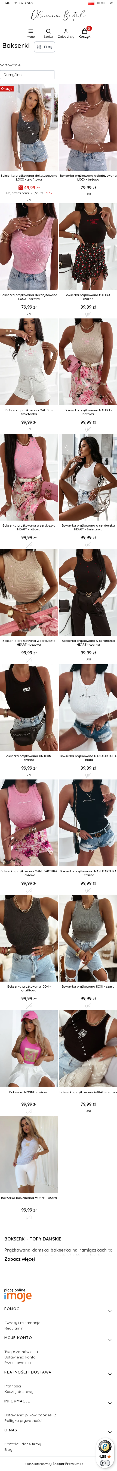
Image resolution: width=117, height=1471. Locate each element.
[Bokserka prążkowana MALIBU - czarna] (88, 247)
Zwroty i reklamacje (22, 1322)
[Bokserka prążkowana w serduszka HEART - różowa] (29, 478)
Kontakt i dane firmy (22, 1444)
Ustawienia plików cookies (28, 1415)
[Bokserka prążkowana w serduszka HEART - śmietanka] (88, 478)
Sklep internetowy (52, 1464)
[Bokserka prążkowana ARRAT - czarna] (88, 1049)
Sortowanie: (10, 65)
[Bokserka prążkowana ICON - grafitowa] (29, 939)
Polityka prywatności (23, 1420)
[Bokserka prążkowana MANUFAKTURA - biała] (88, 708)
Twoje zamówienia (21, 1351)
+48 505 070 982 (18, 3)
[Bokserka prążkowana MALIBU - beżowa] (88, 362)
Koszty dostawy (18, 1391)
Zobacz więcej (19, 1259)
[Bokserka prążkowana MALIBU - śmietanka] (29, 362)
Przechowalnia (17, 1362)
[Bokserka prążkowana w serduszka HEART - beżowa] (29, 593)
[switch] (105, 1463)
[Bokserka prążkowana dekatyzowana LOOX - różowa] (29, 247)
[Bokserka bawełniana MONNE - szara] (29, 1155)
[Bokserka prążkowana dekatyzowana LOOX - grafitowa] (29, 128)
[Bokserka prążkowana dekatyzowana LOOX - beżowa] (88, 128)
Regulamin (13, 1328)
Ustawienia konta (20, 1357)
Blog (8, 1449)
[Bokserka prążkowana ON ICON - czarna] (29, 708)
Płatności (12, 1386)
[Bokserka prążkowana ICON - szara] (88, 939)
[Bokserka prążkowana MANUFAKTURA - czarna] (88, 823)
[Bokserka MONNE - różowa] (29, 1049)
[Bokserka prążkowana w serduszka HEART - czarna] (88, 593)
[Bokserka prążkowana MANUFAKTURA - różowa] (29, 823)
